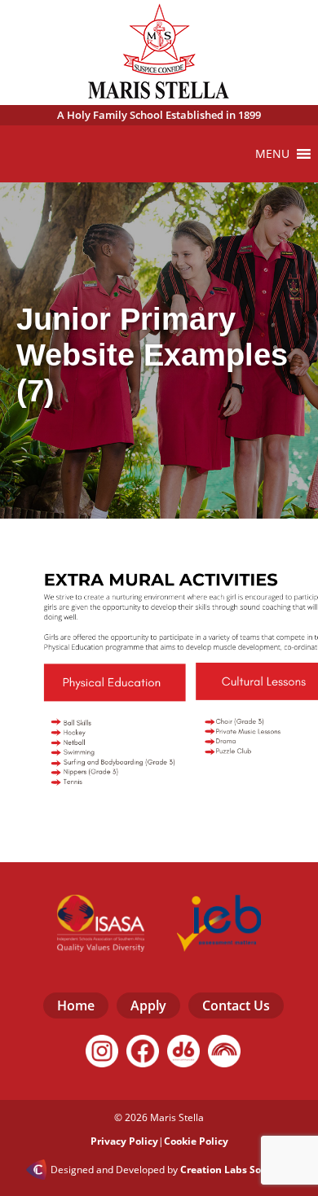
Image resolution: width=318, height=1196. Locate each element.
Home (76, 1005)
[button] (272, 153)
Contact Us (236, 1005)
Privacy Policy (124, 1141)
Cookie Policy (196, 1141)
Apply (148, 1005)
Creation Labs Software (236, 1170)
